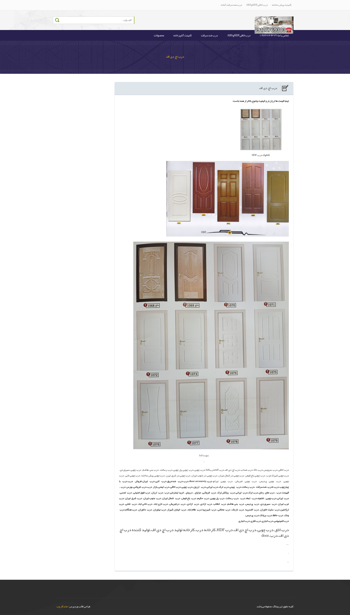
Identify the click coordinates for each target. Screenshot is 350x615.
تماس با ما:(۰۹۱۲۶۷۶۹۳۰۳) (274, 35)
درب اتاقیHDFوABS (257, 5)
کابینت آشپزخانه (182, 35)
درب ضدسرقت (209, 35)
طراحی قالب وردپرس (79, 606)
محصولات (159, 35)
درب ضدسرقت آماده (231, 5)
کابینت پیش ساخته (281, 5)
